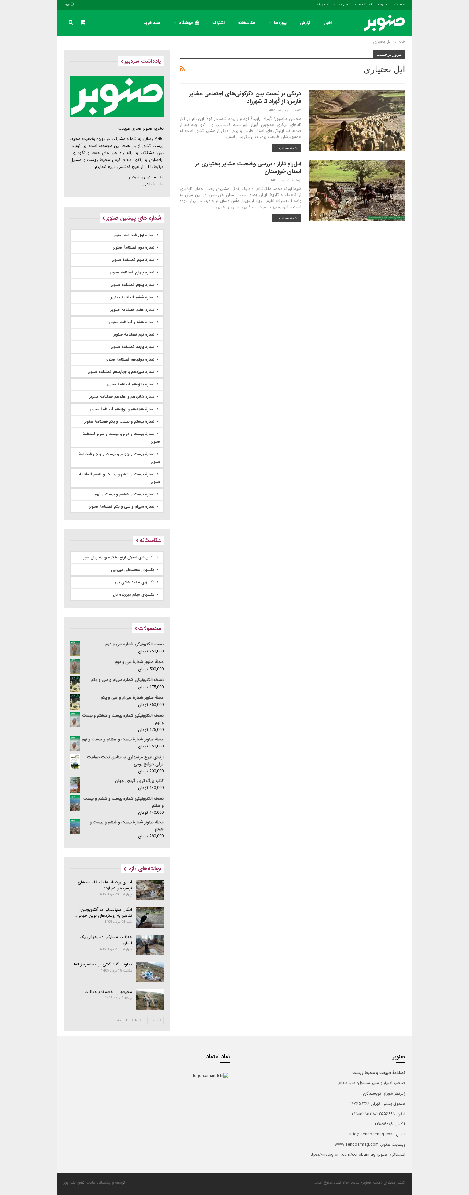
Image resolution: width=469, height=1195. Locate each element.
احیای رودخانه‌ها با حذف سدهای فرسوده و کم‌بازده (105, 885)
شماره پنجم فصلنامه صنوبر (132, 285)
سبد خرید (152, 22)
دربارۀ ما (382, 4)
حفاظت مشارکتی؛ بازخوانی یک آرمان (106, 940)
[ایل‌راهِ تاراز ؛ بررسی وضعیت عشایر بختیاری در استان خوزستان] (357, 190)
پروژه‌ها (280, 22)
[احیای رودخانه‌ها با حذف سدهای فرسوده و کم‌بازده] (150, 890)
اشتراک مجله (363, 4)
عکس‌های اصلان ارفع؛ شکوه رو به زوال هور (118, 557)
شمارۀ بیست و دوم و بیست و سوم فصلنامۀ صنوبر (121, 438)
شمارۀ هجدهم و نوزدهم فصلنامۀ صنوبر (122, 409)
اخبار (328, 22)
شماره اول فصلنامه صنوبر (133, 235)
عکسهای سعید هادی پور (134, 582)
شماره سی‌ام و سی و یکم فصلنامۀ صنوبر (121, 507)
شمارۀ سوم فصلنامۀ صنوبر (133, 260)
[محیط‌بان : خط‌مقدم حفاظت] (150, 999)
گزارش (305, 22)
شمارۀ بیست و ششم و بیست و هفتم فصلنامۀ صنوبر (119, 478)
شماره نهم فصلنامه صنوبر (134, 335)
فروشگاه (186, 22)
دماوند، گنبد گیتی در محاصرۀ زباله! (103, 964)
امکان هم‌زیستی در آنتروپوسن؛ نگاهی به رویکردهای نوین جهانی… (103, 912)
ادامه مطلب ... (286, 148)
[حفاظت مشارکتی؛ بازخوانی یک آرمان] (150, 945)
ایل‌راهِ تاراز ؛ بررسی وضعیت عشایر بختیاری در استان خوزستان (248, 167)
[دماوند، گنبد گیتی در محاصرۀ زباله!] (150, 972)
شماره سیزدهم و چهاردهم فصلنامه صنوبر (121, 372)
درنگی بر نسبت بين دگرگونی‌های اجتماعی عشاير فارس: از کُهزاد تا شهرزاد (245, 97)
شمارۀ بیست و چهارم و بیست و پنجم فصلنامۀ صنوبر (119, 458)
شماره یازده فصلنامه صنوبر (132, 347)
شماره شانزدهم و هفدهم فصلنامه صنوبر (121, 397)
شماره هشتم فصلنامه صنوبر (131, 322)
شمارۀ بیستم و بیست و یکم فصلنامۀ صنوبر (119, 422)
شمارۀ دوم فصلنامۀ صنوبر (133, 247)
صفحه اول (398, 4)
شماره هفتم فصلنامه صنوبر (132, 310)
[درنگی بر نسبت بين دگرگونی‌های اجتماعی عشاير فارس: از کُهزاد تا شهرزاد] (357, 120)
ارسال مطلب (342, 4)
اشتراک (218, 22)
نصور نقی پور (74, 1182)
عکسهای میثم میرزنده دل (133, 595)
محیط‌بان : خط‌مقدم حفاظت (108, 991)
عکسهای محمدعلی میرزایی (132, 570)
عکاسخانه (246, 22)
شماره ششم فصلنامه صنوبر (132, 297)
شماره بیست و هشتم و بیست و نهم (124, 494)
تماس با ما (323, 4)
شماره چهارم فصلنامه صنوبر (132, 272)
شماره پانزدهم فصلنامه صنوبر (130, 384)
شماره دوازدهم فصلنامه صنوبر (130, 359)
